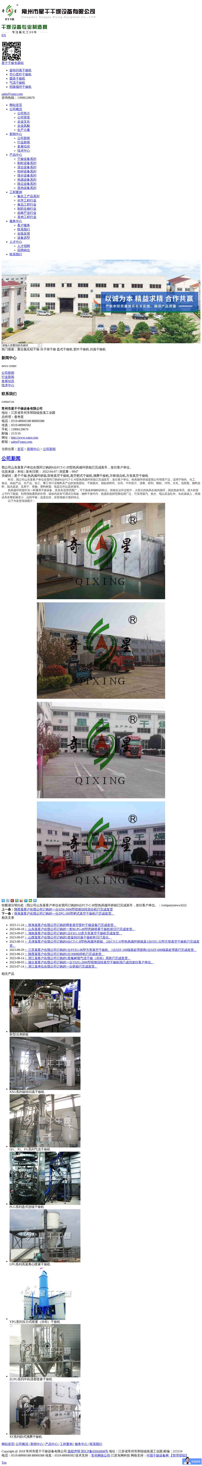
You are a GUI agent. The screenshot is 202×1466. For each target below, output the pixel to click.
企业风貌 (23, 125)
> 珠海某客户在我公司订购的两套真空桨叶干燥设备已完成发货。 (71, 925)
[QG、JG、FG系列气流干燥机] (44, 1146)
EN (4, 35)
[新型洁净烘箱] (44, 1031)
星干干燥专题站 (13, 63)
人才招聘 (23, 246)
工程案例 (15, 192)
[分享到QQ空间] (17, 900)
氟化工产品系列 (28, 196)
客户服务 (23, 225)
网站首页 (15, 105)
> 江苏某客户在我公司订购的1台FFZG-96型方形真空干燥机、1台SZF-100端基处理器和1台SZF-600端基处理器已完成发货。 (111, 950)
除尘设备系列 (26, 183)
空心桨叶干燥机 (20, 74)
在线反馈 (23, 233)
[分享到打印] (35, 900)
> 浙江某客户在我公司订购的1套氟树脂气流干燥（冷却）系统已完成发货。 (78, 958)
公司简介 (23, 113)
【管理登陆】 (178, 1455)
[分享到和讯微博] (12, 900)
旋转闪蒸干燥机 (20, 70)
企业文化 (23, 121)
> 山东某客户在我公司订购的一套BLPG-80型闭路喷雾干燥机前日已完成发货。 (80, 929)
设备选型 (23, 237)
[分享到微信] (30, 900)
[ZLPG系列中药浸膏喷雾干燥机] (44, 1376)
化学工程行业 (26, 200)
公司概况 (15, 109)
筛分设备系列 (26, 175)
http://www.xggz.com (24, 437)
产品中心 (15, 154)
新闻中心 (15, 134)
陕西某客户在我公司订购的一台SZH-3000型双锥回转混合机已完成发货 (63, 909)
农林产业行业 (26, 212)
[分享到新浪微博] (21, 900)
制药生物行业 (26, 208)
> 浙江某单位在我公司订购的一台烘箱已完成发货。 (61, 966)
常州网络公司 (100, 1455)
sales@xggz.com (12, 94)
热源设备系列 (26, 179)
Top (4, 1462)
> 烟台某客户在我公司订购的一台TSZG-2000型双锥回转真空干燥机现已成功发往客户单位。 (89, 962)
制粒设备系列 (26, 163)
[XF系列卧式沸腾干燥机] (44, 1433)
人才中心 (15, 242)
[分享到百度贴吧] (7, 900)
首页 (20, 449)
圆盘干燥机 (17, 78)
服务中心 (15, 221)
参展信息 (23, 146)
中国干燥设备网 (158, 1455)
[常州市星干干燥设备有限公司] (48, 18)
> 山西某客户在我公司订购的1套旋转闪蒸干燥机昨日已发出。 (68, 937)
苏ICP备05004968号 (94, 1451)
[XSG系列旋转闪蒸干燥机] (44, 1089)
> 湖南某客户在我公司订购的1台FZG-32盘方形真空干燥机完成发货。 (73, 933)
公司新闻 (23, 138)
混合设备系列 (26, 167)
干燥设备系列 (26, 159)
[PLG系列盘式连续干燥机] (44, 1204)
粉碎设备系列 (26, 171)
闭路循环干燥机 (20, 86)
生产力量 (23, 130)
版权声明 (74, 1451)
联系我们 (23, 229)
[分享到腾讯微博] (26, 900)
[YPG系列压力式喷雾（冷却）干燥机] (44, 1318)
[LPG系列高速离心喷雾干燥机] (44, 1261)
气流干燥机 (17, 82)
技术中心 (23, 150)
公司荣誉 (23, 117)
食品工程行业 (26, 204)
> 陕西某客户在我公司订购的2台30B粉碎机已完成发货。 (65, 954)
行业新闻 (23, 142)
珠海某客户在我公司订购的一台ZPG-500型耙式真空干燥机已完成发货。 (64, 913)
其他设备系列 (26, 188)
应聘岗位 (23, 250)
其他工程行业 (26, 217)
